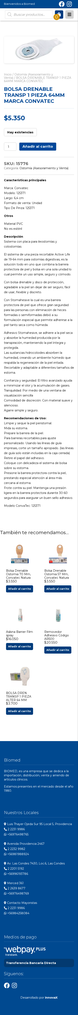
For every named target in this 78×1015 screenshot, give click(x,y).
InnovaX (51, 997)
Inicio (8, 74)
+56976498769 (17, 893)
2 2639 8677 (16, 888)
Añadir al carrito (37, 146)
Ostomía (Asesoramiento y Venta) (28, 76)
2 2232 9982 (16, 849)
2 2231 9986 (16, 829)
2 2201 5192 (15, 868)
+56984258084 (17, 913)
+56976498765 (17, 834)
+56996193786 (17, 874)
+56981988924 (17, 854)
